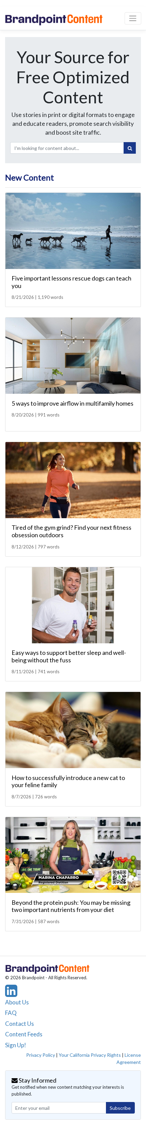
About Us (17, 1002)
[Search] (130, 148)
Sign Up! (15, 1045)
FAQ (11, 1012)
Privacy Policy (40, 1055)
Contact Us (19, 1023)
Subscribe (120, 1108)
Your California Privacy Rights (90, 1055)
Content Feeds (23, 1034)
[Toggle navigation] (133, 18)
